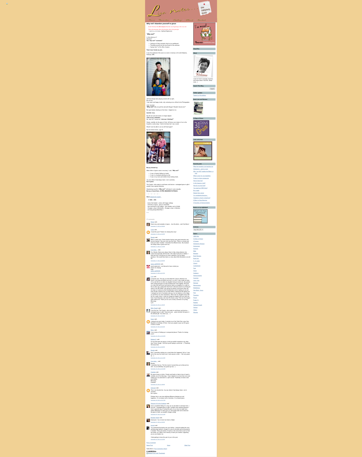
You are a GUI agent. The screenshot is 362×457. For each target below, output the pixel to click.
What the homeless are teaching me (203, 166)
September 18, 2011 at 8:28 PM (158, 346)
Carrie (152, 229)
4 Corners (196, 241)
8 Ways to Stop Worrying (200, 200)
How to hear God (197, 180)
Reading (195, 302)
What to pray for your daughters (202, 176)
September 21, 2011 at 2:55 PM (158, 422)
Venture (195, 307)
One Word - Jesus (198, 290)
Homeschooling (197, 275)
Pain (194, 293)
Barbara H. (154, 339)
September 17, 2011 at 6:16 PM (158, 234)
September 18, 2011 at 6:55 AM (158, 315)
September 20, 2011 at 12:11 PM (158, 414)
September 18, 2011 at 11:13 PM (158, 357)
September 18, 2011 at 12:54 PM (158, 336)
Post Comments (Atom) (160, 448)
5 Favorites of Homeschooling (201, 202)
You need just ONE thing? (200, 188)
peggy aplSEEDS (155, 264)
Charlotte (153, 372)
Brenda (153, 237)
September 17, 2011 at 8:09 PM (158, 260)
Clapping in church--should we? (201, 198)
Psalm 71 (196, 300)
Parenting (196, 295)
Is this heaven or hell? (199, 183)
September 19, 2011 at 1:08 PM (158, 384)
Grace (195, 270)
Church (195, 263)
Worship (195, 312)
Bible (194, 251)
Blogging (195, 253)
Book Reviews (197, 256)
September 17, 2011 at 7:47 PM (158, 246)
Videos (195, 310)
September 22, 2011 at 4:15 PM (158, 439)
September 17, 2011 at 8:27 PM (158, 273)
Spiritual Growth (197, 305)
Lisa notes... (154, 250)
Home (168, 445)
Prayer (195, 297)
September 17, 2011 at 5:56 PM (158, 226)
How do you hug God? (199, 185)
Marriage (195, 283)
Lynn (152, 276)
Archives (195, 248)
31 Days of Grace (198, 239)
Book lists (196, 258)
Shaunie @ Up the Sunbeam (158, 403)
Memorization (197, 285)
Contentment (196, 266)
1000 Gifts (196, 236)
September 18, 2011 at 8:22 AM (158, 326)
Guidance (196, 273)
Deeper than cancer (198, 193)
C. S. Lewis (196, 261)
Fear (194, 268)
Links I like (196, 280)
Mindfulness (196, 288)
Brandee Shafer (155, 417)
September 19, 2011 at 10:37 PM (158, 400)
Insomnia (195, 278)
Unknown (153, 388)
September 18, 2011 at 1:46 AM (158, 304)
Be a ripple (196, 190)
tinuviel (153, 425)
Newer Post (149, 445)
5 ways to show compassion (201, 178)
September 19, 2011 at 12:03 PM (158, 368)
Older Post (187, 445)
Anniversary (196, 246)
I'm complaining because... (200, 195)
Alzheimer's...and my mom (200, 169)
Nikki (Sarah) (154, 308)
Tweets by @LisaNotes (199, 95)
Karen (152, 319)
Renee (152, 222)
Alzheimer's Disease (198, 243)
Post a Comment (151, 442)
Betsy (152, 330)
